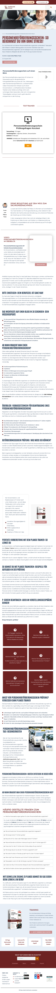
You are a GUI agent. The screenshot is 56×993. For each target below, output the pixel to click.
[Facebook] (35, 975)
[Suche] (37, 958)
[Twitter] (35, 977)
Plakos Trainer (9, 548)
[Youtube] (38, 975)
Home (3, 33)
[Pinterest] (38, 977)
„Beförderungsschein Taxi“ (11, 759)
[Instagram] (41, 975)
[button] (47, 7)
